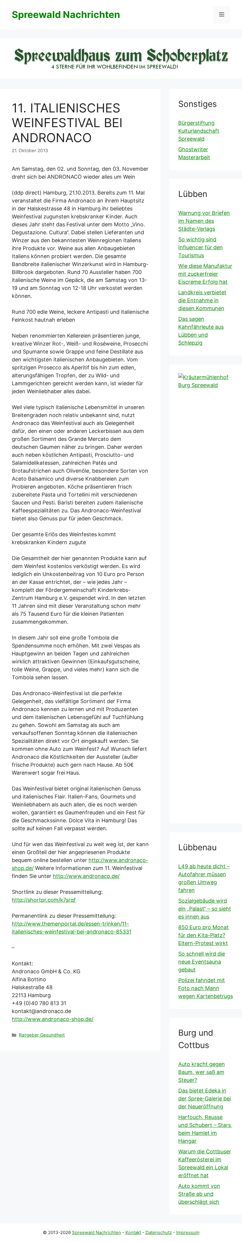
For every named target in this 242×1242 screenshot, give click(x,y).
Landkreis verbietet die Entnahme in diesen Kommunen (202, 300)
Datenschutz (158, 1232)
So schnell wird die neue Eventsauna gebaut (201, 962)
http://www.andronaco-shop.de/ (52, 1019)
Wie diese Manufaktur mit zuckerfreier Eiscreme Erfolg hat (205, 274)
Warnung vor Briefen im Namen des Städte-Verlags (204, 221)
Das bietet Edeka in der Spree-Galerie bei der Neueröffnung (204, 1098)
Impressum (188, 1232)
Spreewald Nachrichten (66, 14)
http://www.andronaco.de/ (86, 876)
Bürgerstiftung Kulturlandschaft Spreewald (198, 131)
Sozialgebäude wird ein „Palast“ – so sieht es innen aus (204, 909)
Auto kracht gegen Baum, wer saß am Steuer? (201, 1072)
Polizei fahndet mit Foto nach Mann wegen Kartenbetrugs (205, 988)
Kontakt (133, 1232)
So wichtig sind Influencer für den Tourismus (200, 247)
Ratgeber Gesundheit (42, 1035)
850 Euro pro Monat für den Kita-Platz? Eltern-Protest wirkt (203, 935)
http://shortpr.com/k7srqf (44, 900)
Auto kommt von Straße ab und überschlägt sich (199, 1194)
